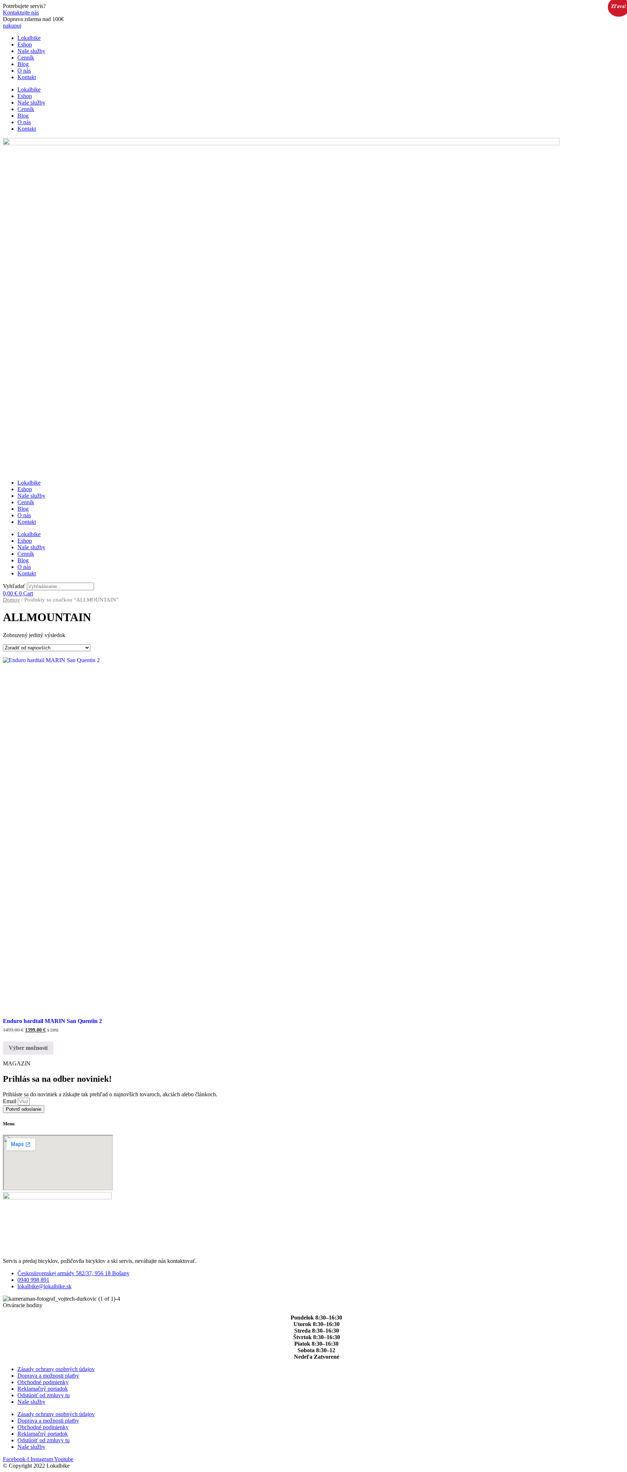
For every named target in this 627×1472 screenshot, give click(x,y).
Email (10, 1101)
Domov (11, 600)
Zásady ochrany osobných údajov (56, 1369)
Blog (23, 64)
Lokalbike (29, 38)
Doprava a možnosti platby (48, 1376)
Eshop (24, 44)
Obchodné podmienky (43, 1382)
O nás (24, 71)
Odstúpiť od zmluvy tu (43, 1395)
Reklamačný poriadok (42, 1389)
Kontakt (26, 77)
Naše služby (31, 51)
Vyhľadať (14, 586)
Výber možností (28, 1048)
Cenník (25, 57)
